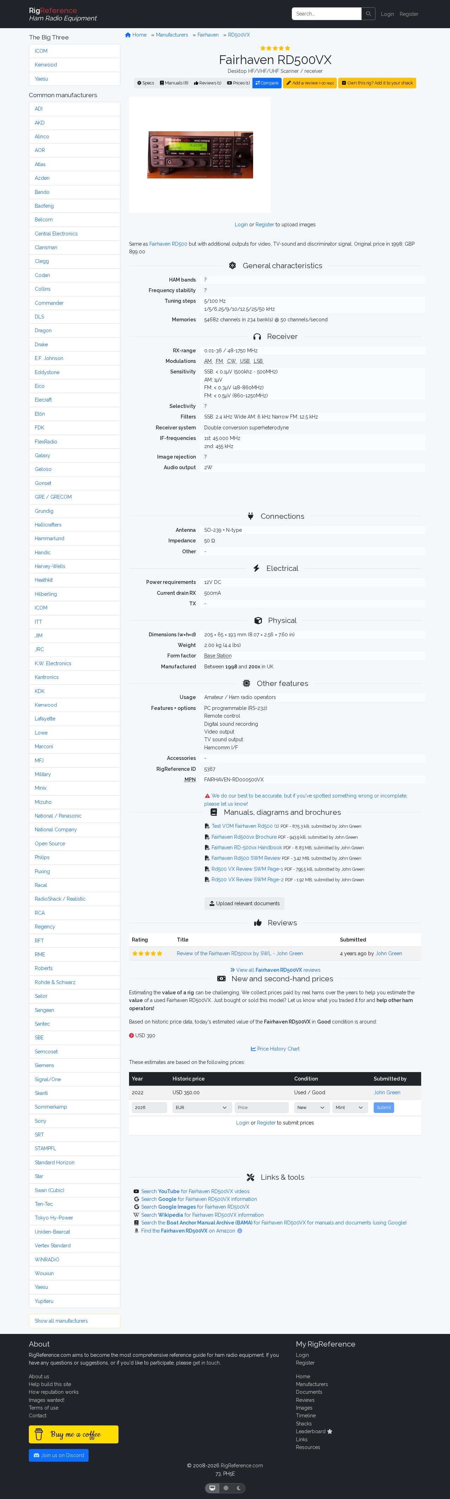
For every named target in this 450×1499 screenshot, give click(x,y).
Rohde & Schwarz (55, 982)
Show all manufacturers (61, 1321)
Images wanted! (46, 1400)
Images (304, 1408)
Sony (40, 1121)
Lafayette (45, 719)
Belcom (44, 219)
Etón (40, 414)
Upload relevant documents (247, 903)
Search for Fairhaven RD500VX (195, 1207)
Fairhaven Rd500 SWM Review (246, 858)
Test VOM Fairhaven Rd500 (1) (245, 826)
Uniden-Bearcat (52, 1232)
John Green (388, 953)
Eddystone (47, 372)
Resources (308, 1447)
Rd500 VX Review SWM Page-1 (247, 869)
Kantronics (47, 677)
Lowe (41, 733)
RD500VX (239, 35)
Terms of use (43, 1408)
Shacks (304, 1423)
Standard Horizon (55, 1162)
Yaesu (41, 79)
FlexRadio (46, 442)
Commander (49, 303)
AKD (40, 123)
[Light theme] (226, 1488)
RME (40, 954)
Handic (43, 552)
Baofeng (44, 206)
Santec (42, 1024)
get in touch (206, 1363)
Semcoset (46, 1051)
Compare (269, 83)
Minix (40, 788)
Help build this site (50, 1384)
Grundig (44, 511)
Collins (43, 289)
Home (139, 35)
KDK (40, 691)
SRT (39, 1135)
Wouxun (44, 1273)
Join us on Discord (62, 1455)
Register (409, 14)
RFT (39, 941)
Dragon (43, 330)
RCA (40, 913)
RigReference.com (242, 1465)
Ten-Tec (44, 1204)
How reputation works (54, 1392)
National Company (56, 829)
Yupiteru (44, 1301)
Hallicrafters (48, 525)
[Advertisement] (350, 154)
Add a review (312, 83)
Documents (309, 1392)
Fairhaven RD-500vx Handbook (247, 847)
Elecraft (43, 400)
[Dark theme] (239, 1488)
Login (387, 14)
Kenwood (46, 65)
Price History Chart (278, 1049)
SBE (39, 1037)
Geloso (43, 469)
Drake (41, 344)
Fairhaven (208, 35)
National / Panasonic (58, 816)
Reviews (305, 1400)
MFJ (39, 760)
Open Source (50, 843)
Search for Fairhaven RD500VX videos (195, 1191)
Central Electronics (56, 234)
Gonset (43, 483)
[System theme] (212, 1488)
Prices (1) (241, 83)
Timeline (306, 1415)
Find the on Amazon (189, 1231)
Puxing (42, 871)
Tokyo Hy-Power (54, 1218)
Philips (42, 857)
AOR (40, 150)
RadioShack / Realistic (60, 899)
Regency (45, 927)
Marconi (44, 746)
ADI (39, 109)
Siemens (44, 1065)
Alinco (42, 136)
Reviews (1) (209, 83)
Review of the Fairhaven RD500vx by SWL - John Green (240, 953)
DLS (39, 317)
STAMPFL (45, 1148)
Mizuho (43, 802)
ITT (38, 622)
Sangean (44, 1010)
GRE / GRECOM (53, 497)
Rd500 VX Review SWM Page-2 (248, 879)
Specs (147, 83)
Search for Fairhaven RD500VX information (199, 1199)
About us (39, 1376)
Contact (37, 1415)
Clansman (46, 247)
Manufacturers (172, 35)
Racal (41, 885)
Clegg (42, 261)
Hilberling (46, 594)
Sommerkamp (51, 1107)
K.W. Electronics (53, 663)
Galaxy (42, 455)
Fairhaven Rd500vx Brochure (244, 837)
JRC (39, 649)
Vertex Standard (53, 1245)
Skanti (41, 1093)
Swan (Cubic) (49, 1190)
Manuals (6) (176, 83)
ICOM (41, 51)
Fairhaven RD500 (168, 244)
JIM (39, 635)
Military (43, 774)
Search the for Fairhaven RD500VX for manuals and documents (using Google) (274, 1223)
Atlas (40, 164)
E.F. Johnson (49, 358)
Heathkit (44, 580)
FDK (39, 427)
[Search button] (368, 13)
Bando (42, 192)
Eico (40, 386)
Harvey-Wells (50, 566)
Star (39, 1176)
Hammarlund (49, 538)
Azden (42, 178)
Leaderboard (311, 1431)
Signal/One (48, 1079)
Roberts (44, 968)
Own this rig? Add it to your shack (380, 83)
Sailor (41, 996)
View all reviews (278, 970)
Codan (42, 275)
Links (302, 1439)
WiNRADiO (47, 1259)
